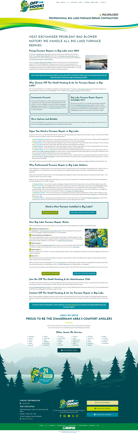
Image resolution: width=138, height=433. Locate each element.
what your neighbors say (46, 124)
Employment (83, 425)
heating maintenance (93, 198)
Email (41, 425)
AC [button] (68, 2)
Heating (52, 425)
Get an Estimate (103, 402)
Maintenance (61, 425)
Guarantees (72, 425)
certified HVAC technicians (83, 105)
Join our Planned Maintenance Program (40, 287)
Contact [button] (103, 2)
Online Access (65, 431)
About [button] (81, 2)
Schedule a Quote (50, 212)
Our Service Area (70, 350)
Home (57, 2)
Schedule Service (103, 408)
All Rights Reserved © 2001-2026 (74, 431)
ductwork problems (49, 156)
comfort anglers (63, 264)
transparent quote (47, 245)
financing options (79, 191)
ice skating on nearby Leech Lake (68, 56)
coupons (69, 191)
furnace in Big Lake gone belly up (43, 62)
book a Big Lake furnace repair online (50, 231)
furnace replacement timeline (47, 151)
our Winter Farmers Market (41, 56)
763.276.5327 (110, 14)
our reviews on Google (73, 90)
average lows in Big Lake (43, 54)
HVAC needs (76, 247)
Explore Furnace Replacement (83, 212)
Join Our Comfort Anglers (84, 273)
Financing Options (103, 414)
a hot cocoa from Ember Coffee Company (42, 59)
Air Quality (74, 2)
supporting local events (55, 108)
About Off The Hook (51, 273)
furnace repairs (82, 107)
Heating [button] (63, 2)
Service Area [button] (94, 2)
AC (46, 425)
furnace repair (61, 262)
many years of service (84, 89)
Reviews (87, 2)
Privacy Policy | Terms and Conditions (69, 432)
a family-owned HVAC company (71, 325)
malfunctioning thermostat (65, 240)
